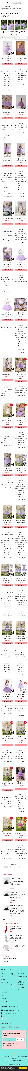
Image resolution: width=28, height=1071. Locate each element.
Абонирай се (8, 919)
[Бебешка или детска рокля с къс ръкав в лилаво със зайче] (20, 365)
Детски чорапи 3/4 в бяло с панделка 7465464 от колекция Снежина (16, 938)
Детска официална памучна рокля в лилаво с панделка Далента (7, 638)
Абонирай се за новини (10, 958)
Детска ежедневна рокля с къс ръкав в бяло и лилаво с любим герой (20, 264)
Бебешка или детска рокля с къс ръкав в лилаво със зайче (20, 374)
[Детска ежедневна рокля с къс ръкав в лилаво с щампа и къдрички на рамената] (20, 410)
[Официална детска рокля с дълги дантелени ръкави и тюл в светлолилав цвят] (7, 150)
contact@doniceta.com (13, 1010)
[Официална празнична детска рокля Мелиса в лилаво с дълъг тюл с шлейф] (7, 254)
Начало (3, 973)
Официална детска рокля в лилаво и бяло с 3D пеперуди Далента (21, 638)
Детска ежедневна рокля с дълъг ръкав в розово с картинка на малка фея (20, 833)
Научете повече (14, 1069)
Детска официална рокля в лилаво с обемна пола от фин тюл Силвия (20, 58)
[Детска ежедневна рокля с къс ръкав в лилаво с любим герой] (20, 208)
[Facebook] (3, 1019)
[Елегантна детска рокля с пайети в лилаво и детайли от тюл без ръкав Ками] (7, 102)
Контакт (12, 981)
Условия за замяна (21, 988)
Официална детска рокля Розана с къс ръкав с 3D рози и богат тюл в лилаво (21, 696)
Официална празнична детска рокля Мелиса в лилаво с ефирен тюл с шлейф (20, 783)
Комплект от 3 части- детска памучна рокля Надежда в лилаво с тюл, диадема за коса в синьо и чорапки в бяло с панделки (20, 579)
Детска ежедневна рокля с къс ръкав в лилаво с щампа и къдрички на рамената (21, 420)
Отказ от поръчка (4, 1002)
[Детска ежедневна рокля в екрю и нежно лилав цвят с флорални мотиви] (7, 410)
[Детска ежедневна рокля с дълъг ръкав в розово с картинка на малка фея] (20, 824)
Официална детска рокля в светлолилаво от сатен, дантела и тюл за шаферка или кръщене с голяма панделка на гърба (20, 160)
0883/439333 (12, 1016)
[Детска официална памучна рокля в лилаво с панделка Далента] (7, 628)
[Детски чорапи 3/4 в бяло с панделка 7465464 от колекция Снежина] (6, 938)
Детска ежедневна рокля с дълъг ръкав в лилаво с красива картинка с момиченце (7, 696)
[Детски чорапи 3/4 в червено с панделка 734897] (6, 929)
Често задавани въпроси (21, 982)
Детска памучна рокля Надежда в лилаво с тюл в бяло (7, 218)
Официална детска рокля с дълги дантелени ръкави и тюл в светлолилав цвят (7, 160)
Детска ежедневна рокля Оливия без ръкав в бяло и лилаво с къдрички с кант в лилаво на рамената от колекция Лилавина (21, 737)
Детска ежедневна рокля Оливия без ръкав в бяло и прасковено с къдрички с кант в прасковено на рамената (7, 737)
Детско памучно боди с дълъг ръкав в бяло (17, 945)
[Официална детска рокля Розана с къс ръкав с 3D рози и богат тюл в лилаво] (20, 686)
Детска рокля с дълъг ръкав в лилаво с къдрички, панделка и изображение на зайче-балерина (7, 833)
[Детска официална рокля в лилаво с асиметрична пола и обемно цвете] (7, 48)
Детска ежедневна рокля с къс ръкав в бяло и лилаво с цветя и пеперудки (7, 314)
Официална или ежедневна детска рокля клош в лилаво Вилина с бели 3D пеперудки (20, 521)
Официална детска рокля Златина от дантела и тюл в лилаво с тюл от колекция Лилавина (21, 314)
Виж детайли (7, 63)
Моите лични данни (14, 1064)
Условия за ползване (13, 974)
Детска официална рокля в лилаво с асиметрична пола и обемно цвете (7, 58)
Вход (2, 976)
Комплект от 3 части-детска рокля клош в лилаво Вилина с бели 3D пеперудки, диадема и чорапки (20, 469)
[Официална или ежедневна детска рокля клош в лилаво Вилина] (7, 512)
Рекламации (13, 984)
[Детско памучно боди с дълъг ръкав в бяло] (6, 947)
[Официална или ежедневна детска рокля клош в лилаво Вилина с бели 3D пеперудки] (20, 512)
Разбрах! (22, 1067)
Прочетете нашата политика (14, 1060)
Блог (2, 995)
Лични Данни (4, 982)
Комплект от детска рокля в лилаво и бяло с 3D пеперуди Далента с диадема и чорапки (7, 579)
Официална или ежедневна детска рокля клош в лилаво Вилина (7, 521)
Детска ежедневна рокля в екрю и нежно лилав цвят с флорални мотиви (7, 420)
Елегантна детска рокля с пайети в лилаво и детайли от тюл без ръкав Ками (7, 112)
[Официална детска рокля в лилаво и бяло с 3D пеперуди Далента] (20, 628)
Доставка (21, 973)
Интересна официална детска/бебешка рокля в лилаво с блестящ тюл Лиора (21, 112)
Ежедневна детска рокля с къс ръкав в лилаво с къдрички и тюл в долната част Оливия (7, 374)
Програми (4, 992)
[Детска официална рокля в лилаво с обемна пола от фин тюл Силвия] (20, 48)
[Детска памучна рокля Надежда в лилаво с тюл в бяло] (7, 208)
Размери (3, 998)
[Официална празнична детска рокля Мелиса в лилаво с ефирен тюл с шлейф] (20, 774)
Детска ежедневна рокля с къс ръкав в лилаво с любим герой (20, 218)
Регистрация (14, 978)
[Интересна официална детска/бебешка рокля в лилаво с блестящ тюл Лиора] (20, 102)
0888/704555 (12, 1013)
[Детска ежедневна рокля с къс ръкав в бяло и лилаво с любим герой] (20, 254)
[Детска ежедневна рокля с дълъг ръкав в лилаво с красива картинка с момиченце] (7, 686)
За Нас (3, 979)
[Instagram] (6, 1019)
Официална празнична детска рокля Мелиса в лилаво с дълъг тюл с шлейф (7, 264)
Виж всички (6, 961)
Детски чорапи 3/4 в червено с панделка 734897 (16, 928)
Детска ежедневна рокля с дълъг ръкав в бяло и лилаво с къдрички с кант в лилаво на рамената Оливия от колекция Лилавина (7, 783)
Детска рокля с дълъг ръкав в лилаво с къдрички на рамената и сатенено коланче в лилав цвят (7, 469)
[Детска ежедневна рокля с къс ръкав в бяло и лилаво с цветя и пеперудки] (7, 304)
